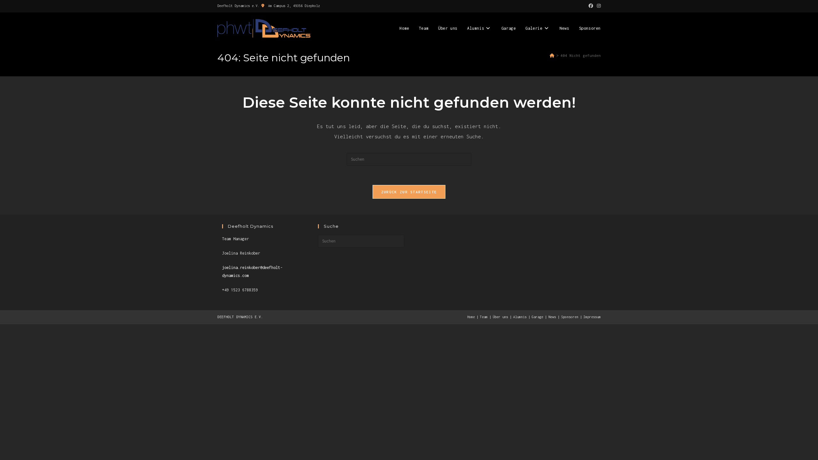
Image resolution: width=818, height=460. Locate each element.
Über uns (500, 317)
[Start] (552, 55)
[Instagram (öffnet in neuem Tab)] (598, 6)
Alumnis (520, 317)
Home (471, 317)
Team (484, 317)
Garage (537, 317)
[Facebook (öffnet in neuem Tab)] (591, 6)
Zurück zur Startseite (409, 192)
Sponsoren (569, 317)
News (552, 317)
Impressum (592, 317)
